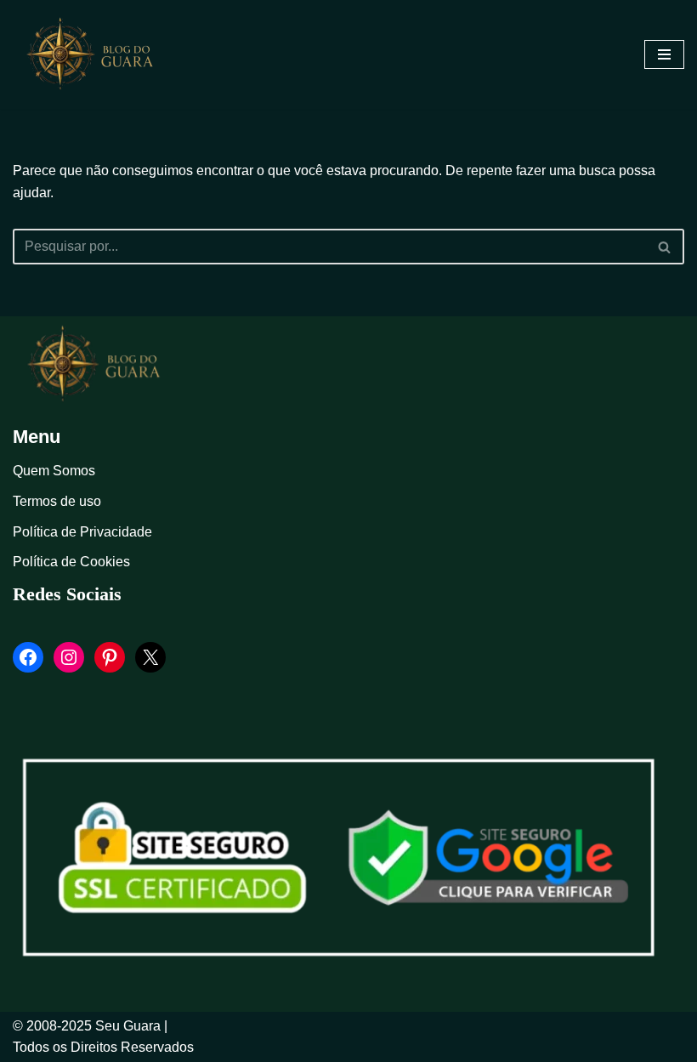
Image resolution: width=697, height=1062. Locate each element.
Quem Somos (54, 470)
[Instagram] (69, 657)
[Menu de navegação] (664, 54)
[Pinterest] (109, 657)
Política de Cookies (71, 561)
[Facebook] (28, 657)
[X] (150, 657)
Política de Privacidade (82, 532)
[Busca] (665, 246)
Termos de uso (57, 501)
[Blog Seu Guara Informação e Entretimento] (98, 54)
